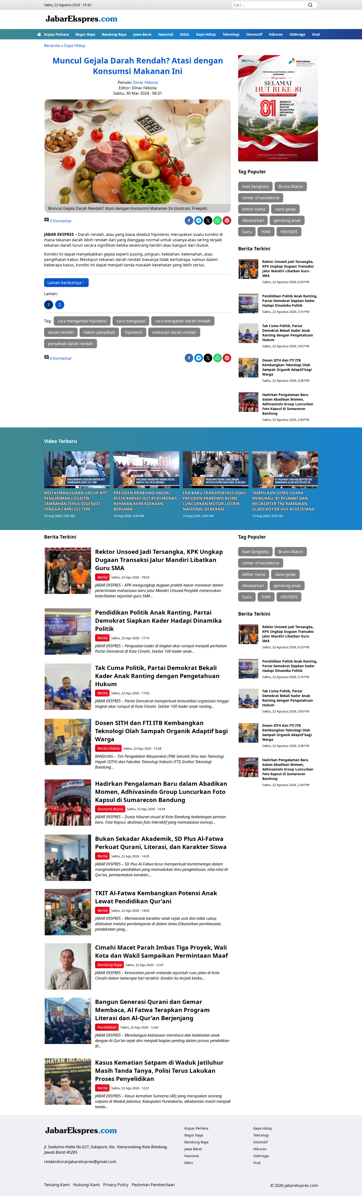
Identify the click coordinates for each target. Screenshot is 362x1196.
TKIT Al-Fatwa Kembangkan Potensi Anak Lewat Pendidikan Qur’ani (156, 897)
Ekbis (184, 34)
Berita (102, 577)
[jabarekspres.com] (81, 19)
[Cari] (310, 5)
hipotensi (133, 332)
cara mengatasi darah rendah (183, 321)
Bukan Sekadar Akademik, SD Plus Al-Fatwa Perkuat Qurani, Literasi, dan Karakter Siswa (161, 842)
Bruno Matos (291, 186)
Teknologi (231, 34)
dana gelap (285, 209)
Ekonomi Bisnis (110, 809)
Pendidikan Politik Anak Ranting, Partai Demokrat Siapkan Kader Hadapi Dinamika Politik (289, 301)
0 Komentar (60, 221)
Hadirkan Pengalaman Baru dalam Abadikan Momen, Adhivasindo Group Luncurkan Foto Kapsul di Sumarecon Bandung (287, 404)
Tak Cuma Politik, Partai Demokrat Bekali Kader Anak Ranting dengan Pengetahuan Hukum (287, 332)
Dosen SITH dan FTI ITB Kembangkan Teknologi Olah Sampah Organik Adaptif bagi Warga (287, 367)
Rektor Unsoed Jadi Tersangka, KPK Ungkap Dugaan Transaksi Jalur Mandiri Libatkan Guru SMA (288, 268)
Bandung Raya (114, 34)
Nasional (165, 34)
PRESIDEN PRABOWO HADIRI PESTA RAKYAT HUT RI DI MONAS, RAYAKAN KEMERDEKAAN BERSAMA (146, 501)
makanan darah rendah (174, 332)
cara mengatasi (130, 321)
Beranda (52, 45)
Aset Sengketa (255, 186)
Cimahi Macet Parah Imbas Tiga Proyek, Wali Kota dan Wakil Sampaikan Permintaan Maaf (161, 951)
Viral (316, 34)
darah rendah (61, 332)
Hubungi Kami (86, 1184)
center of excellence (260, 197)
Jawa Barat (142, 34)
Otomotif (254, 34)
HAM (266, 231)
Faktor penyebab (99, 332)
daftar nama (253, 209)
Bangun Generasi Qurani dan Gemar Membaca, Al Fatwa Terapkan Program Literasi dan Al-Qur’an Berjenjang (152, 1010)
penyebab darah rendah (70, 343)
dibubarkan (253, 220)
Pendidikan (107, 1027)
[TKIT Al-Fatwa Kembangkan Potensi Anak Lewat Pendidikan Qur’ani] (68, 912)
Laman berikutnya (64, 282)
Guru (247, 231)
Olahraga (297, 34)
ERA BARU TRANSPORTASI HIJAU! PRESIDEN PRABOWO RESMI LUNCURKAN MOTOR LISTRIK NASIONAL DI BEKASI (215, 501)
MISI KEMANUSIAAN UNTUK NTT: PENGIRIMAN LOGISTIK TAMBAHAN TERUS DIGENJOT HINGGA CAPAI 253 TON (76, 501)
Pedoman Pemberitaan (153, 1184)
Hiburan (276, 34)
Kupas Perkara (56, 34)
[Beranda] (39, 34)
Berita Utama (108, 748)
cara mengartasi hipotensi (82, 321)
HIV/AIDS (288, 231)
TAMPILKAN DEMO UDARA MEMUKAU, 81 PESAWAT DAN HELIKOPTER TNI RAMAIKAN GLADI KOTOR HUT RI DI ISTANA (283, 501)
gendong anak (287, 220)
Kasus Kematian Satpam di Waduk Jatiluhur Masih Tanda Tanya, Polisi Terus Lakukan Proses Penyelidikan (159, 1070)
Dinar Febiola (145, 82)
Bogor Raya (85, 34)
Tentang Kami (57, 1184)
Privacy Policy (115, 1184)
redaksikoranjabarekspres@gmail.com (80, 1161)
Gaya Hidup (206, 34)
